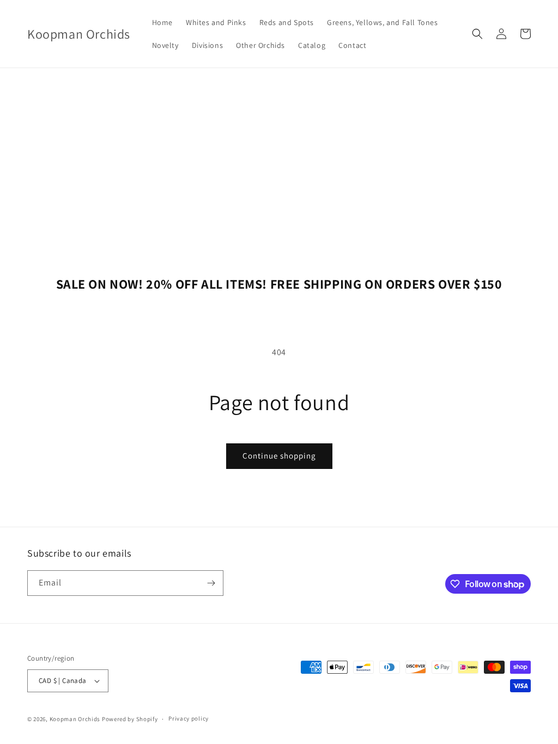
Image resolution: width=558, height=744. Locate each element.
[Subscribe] (211, 583)
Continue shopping (279, 455)
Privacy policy (188, 718)
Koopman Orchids (75, 719)
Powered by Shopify (130, 719)
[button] (477, 34)
